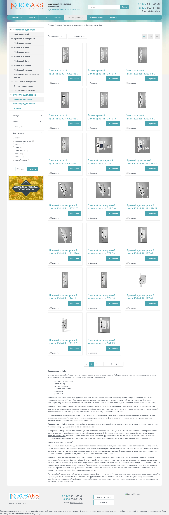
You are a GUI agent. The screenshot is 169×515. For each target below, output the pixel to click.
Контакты (113, 17)
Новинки (17, 108)
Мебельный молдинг (23, 70)
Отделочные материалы (25, 81)
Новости (32, 17)
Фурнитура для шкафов (24, 90)
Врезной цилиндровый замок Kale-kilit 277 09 (102, 252)
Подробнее (74, 78)
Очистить (20, 169)
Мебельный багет (22, 61)
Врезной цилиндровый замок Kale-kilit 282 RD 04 (64, 252)
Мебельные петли (22, 52)
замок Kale (94, 460)
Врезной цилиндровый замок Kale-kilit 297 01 (140, 296)
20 (62, 36)
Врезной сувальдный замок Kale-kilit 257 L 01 (102, 162)
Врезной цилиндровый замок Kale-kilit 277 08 (140, 252)
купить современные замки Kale (103, 375)
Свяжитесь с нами (104, 497)
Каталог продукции (75, 17)
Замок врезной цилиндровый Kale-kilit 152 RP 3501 (63, 163)
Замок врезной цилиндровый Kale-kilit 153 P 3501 (102, 73)
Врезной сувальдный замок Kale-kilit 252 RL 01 (141, 162)
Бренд (15, 121)
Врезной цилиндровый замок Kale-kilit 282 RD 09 (141, 207)
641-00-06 (149, 3)
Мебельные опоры (22, 47)
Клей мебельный (21, 34)
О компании (17, 17)
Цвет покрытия (19, 133)
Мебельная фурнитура (24, 29)
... (106, 364)
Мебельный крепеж (22, 65)
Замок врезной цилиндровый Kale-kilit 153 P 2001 (102, 118)
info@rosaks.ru (154, 11)
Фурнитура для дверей (24, 94)
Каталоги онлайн (97, 17)
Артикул (16, 115)
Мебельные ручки (22, 56)
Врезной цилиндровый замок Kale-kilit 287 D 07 (64, 207)
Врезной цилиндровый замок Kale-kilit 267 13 (102, 341)
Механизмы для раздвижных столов (26, 75)
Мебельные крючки (22, 43)
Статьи (44, 17)
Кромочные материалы (24, 38)
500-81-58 (149, 7)
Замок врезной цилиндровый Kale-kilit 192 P (63, 73)
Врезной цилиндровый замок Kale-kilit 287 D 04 (102, 207)
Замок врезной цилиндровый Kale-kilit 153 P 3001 (140, 73)
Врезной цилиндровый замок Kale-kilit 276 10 (102, 296)
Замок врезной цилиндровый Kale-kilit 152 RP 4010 (140, 118)
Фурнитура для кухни (23, 86)
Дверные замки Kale (57, 424)
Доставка (57, 17)
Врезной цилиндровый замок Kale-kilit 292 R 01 (64, 341)
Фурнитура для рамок (24, 103)
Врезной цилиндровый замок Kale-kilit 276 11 (63, 296)
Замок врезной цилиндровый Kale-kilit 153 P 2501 (63, 118)
